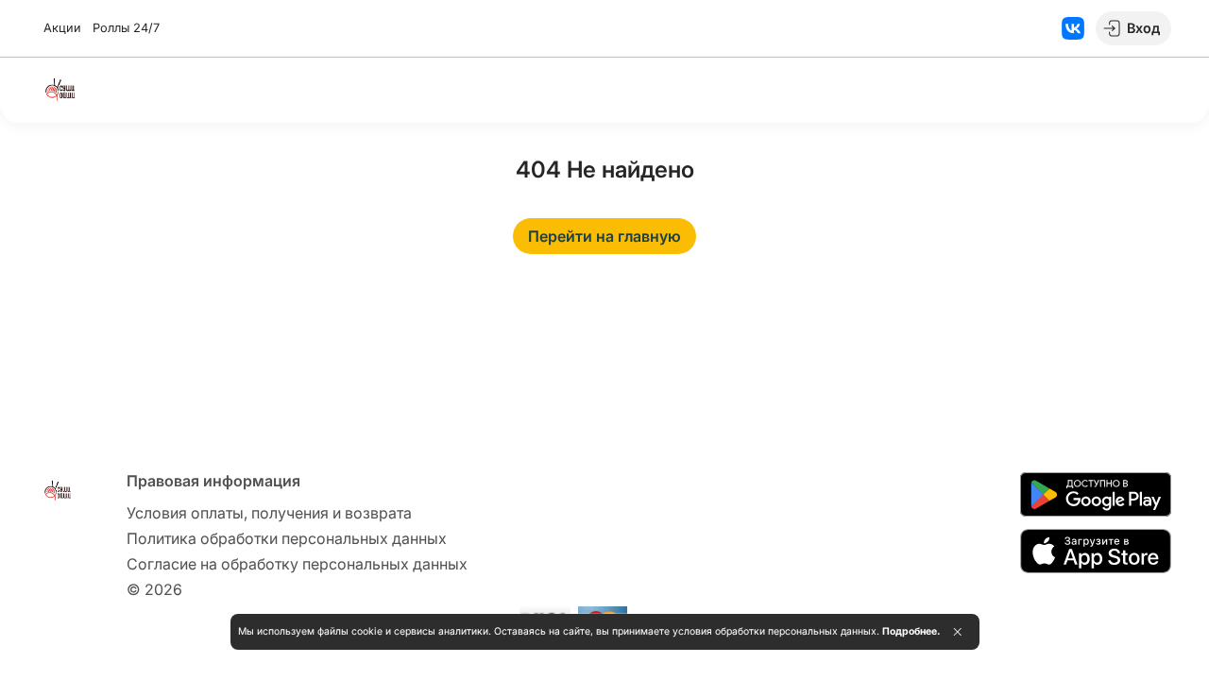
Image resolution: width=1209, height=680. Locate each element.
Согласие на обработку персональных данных (297, 563)
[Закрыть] (957, 632)
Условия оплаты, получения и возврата (269, 512)
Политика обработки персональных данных (287, 538)
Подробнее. (911, 631)
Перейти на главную (604, 236)
